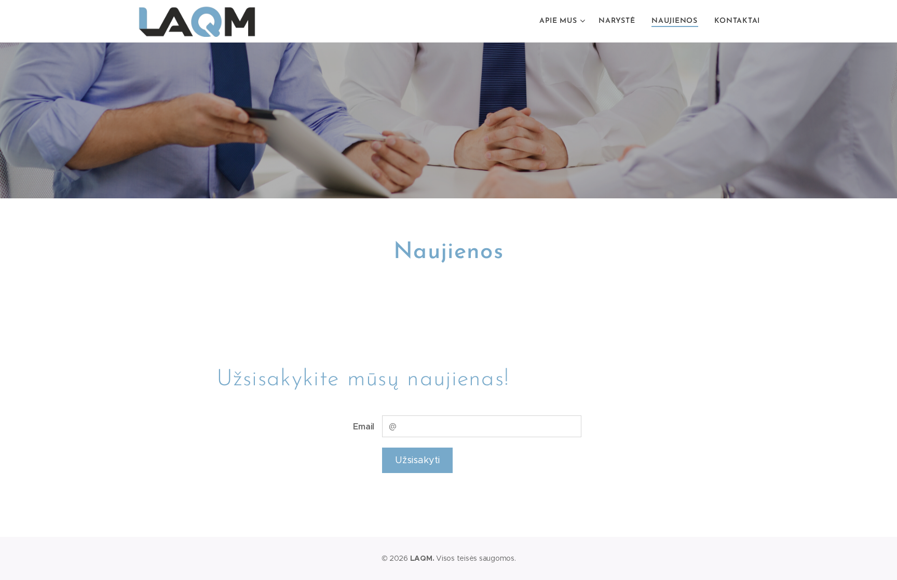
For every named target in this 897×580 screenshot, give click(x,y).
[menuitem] (564, 21)
